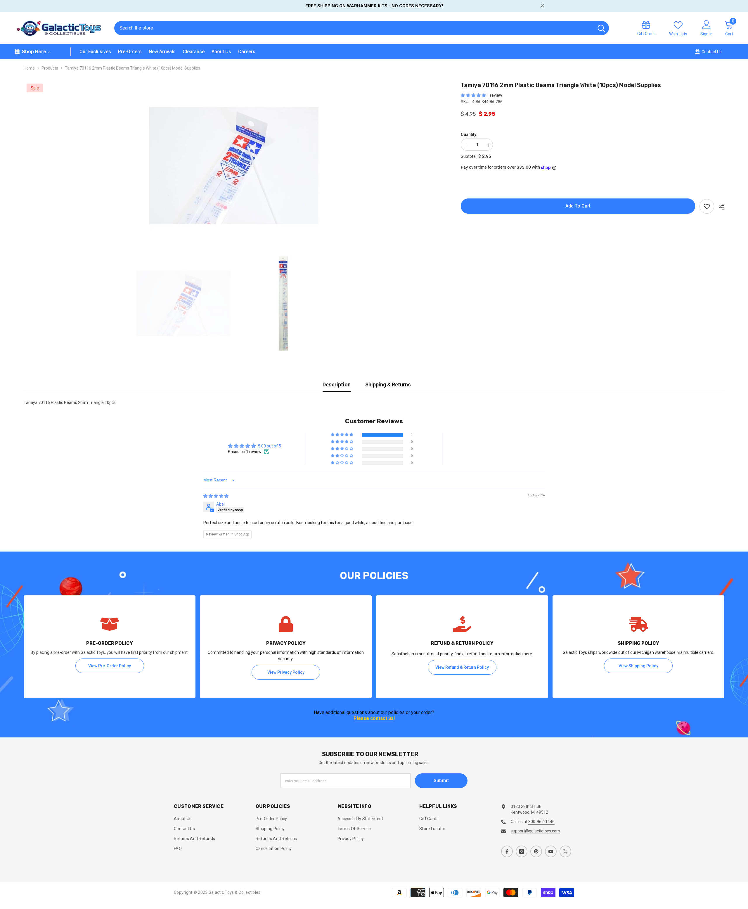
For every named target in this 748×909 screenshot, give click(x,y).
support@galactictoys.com (535, 831)
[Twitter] (565, 851)
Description (337, 384)
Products (49, 68)
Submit (441, 780)
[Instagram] (521, 851)
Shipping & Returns (388, 384)
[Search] (361, 28)
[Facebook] (507, 851)
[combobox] (354, 28)
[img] (215, 496)
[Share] (719, 207)
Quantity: (469, 134)
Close (542, 6)
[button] (474, 95)
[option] (234, 165)
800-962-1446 (541, 821)
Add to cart (579, 206)
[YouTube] (551, 851)
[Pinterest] (536, 851)
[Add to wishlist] (706, 206)
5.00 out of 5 (269, 446)
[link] (109, 646)
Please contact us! (374, 718)
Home (29, 68)
